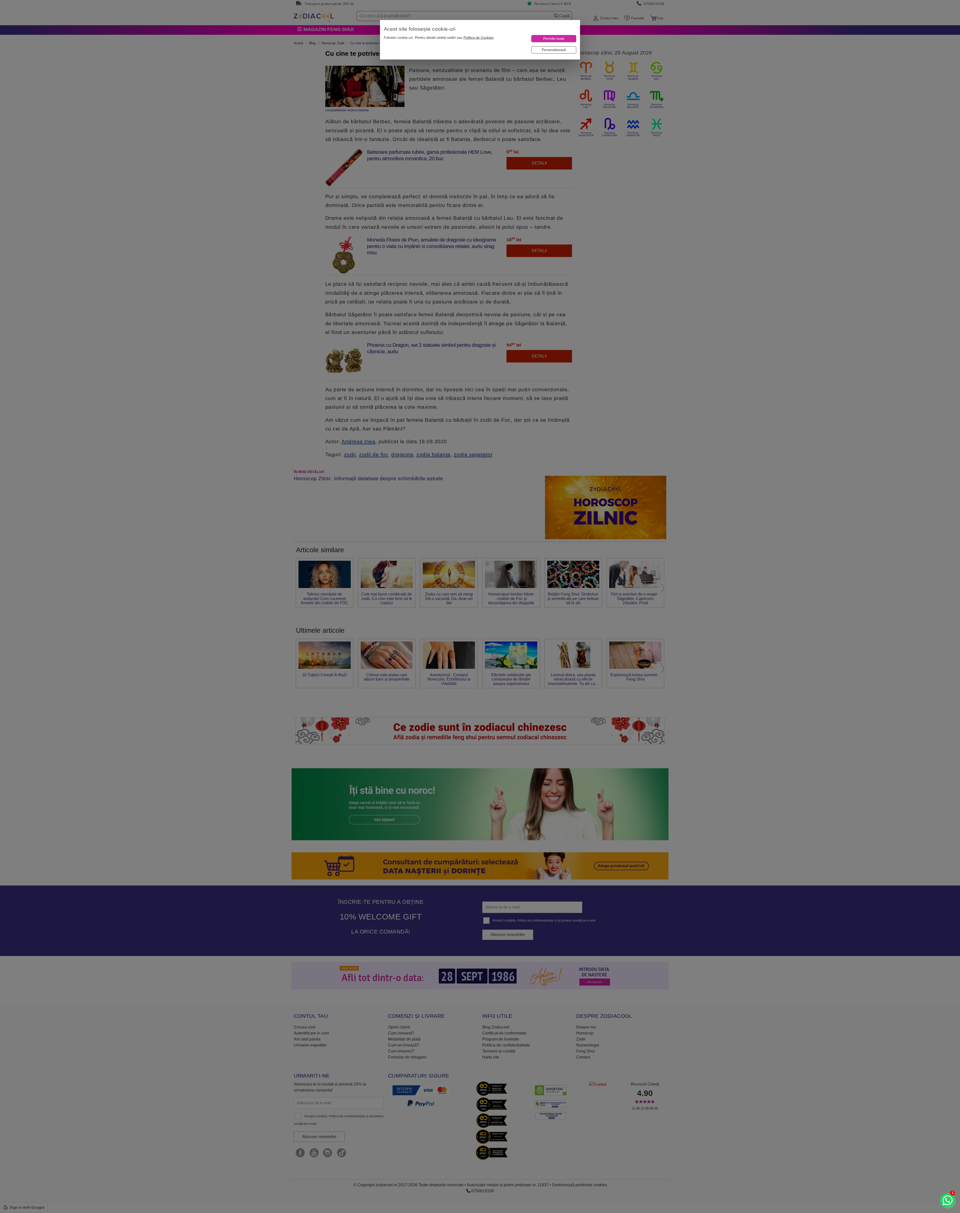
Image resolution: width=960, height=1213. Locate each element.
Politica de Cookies (479, 38)
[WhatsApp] (947, 1200)
